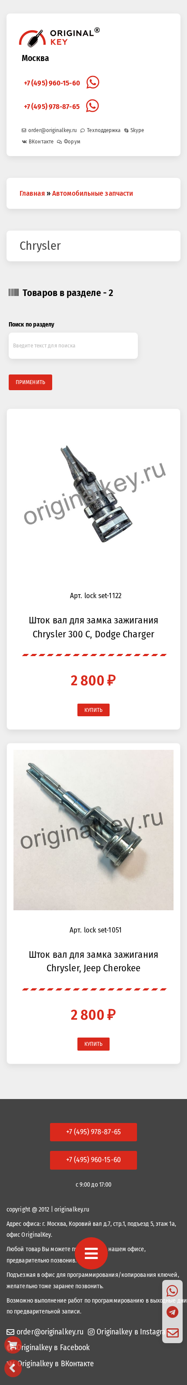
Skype (137, 130)
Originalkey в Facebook (53, 1347)
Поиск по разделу (32, 324)
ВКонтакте (41, 141)
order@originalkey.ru (52, 130)
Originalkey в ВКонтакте (55, 1363)
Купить (93, 710)
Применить (30, 382)
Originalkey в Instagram (134, 1332)
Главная (32, 193)
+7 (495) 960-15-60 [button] (93, 1159)
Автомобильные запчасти (92, 193)
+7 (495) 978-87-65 (52, 106)
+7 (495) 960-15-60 (52, 82)
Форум (72, 141)
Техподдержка (103, 130)
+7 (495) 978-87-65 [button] (93, 1132)
